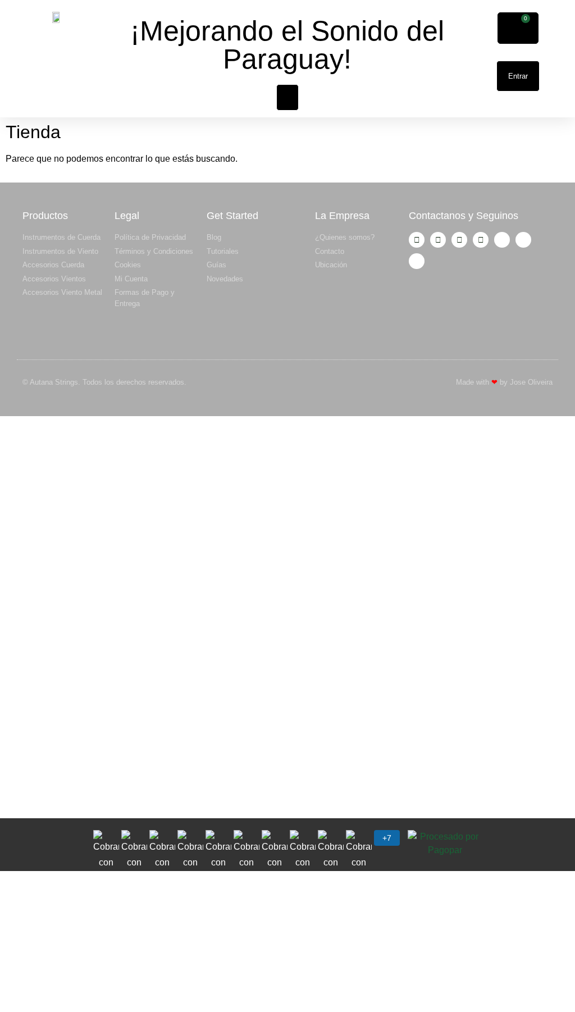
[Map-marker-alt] (417, 261)
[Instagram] (417, 240)
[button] (287, 97)
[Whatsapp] (481, 240)
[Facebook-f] (438, 240)
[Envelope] (502, 240)
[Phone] (523, 240)
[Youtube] (459, 240)
